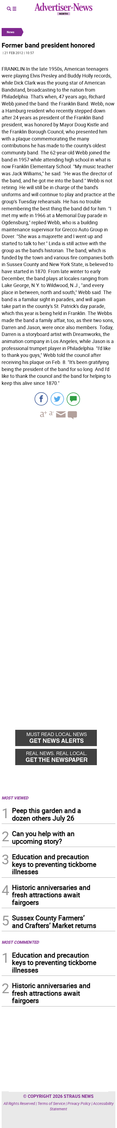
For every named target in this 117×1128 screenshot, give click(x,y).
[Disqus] (58, 498)
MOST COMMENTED (20, 942)
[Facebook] (41, 399)
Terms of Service (51, 1103)
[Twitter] (57, 399)
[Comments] (73, 399)
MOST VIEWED (15, 797)
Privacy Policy (79, 1103)
